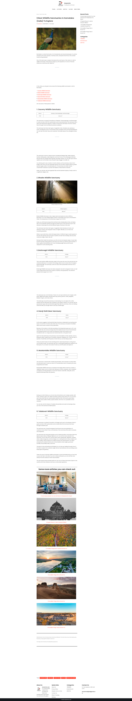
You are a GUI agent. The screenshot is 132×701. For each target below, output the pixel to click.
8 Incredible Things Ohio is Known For (56, 575)
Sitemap (54, 697)
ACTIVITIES (59, 9)
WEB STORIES (77, 9)
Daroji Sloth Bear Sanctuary (44, 96)
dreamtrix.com (46, 687)
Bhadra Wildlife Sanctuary (44, 92)
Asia (43, 14)
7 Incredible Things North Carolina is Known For (56, 548)
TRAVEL (53, 9)
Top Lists (63, 677)
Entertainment (83, 40)
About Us (54, 687)
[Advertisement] (57, 77)
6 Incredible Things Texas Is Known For (56, 627)
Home (38, 14)
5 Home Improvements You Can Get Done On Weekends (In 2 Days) (56, 496)
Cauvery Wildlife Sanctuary (44, 90)
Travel (40, 14)
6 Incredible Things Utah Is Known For (56, 601)
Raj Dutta (40, 23)
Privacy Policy (55, 689)
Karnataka (50, 677)
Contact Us (54, 693)
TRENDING (82, 38)
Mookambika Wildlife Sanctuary (45, 98)
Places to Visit (57, 677)
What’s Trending (55, 695)
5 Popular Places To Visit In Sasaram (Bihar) (56, 522)
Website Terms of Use (57, 691)
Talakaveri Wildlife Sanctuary (44, 100)
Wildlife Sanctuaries (71, 677)
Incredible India (43, 677)
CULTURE (71, 9)
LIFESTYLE (65, 9)
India (45, 14)
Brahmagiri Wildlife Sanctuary (44, 94)
